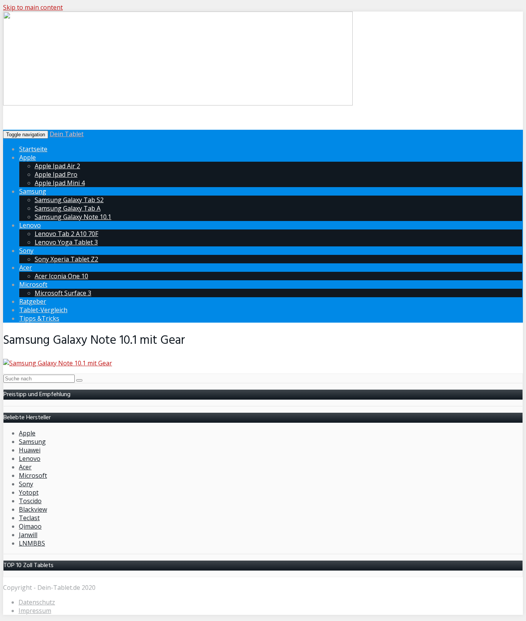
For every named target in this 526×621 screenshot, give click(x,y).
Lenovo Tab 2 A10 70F (66, 233)
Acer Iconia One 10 (61, 276)
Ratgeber (32, 301)
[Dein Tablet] (178, 104)
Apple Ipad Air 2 (57, 166)
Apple (27, 157)
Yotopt (29, 492)
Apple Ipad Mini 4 (60, 183)
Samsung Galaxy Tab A (68, 208)
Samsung (32, 191)
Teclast (29, 518)
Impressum (34, 610)
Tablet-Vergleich (43, 310)
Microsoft (33, 284)
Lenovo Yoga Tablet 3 (66, 242)
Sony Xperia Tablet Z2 (66, 259)
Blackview (33, 509)
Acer (25, 267)
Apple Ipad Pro (56, 174)
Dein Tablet (67, 134)
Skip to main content (33, 7)
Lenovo (30, 225)
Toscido (30, 501)
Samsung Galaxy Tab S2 (69, 200)
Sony (26, 250)
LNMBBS (32, 543)
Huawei (29, 450)
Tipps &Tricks (39, 318)
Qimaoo (30, 526)
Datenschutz (36, 602)
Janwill (28, 535)
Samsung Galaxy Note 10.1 (73, 217)
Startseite (33, 149)
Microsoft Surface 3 (63, 293)
